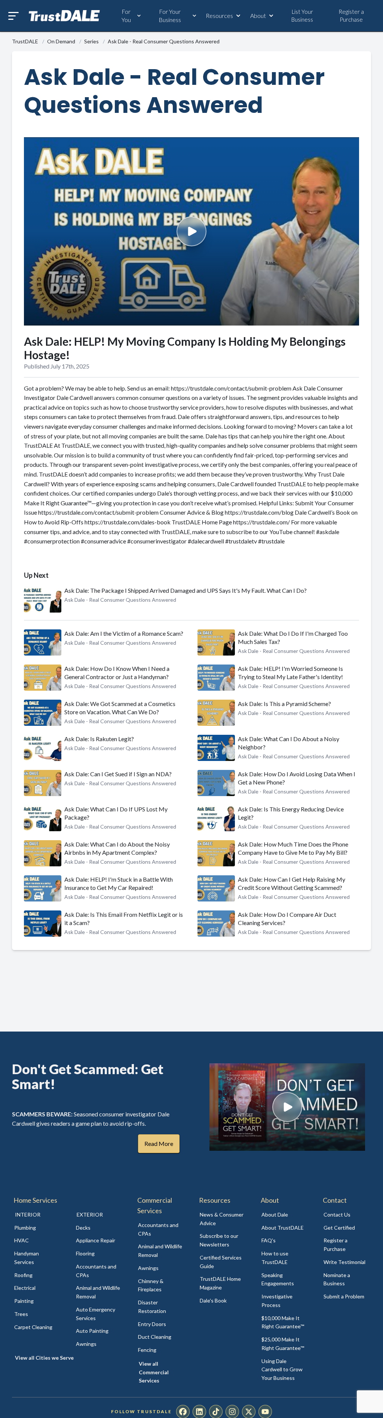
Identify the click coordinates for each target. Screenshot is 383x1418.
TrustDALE (25, 41)
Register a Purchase (351, 15)
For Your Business (170, 15)
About (258, 15)
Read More (158, 1143)
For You (126, 15)
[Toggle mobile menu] (13, 16)
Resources (219, 15)
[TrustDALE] (64, 16)
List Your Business (302, 15)
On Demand (61, 41)
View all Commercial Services (154, 1372)
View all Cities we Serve (44, 1357)
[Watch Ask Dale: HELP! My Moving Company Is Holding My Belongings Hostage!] (191, 231)
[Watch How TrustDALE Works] (287, 1107)
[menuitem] (37, 1227)
